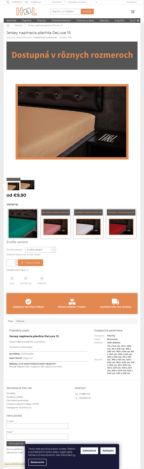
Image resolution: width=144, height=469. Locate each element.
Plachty (111, 335)
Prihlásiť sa (16, 443)
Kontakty (57, 2)
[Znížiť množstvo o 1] (16, 264)
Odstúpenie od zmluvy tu (19, 407)
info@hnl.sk (84, 394)
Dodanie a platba (77, 2)
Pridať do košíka (32, 262)
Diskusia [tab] (20, 321)
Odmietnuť (89, 450)
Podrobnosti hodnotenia (45, 37)
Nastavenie (37, 462)
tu (74, 455)
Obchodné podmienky (17, 400)
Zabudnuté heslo (14, 452)
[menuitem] (11, 20)
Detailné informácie (16, 270)
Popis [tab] (10, 321)
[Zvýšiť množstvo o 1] (16, 261)
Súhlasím (108, 450)
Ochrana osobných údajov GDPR (22, 404)
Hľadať (87, 11)
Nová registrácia (14, 449)
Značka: (66, 37)
